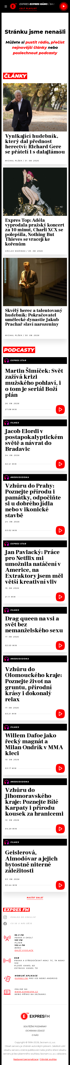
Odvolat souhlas (48, 1059)
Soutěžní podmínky (35, 1026)
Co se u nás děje (21, 923)
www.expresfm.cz (26, 992)
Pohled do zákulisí (23, 917)
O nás (35, 1035)
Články (15, 76)
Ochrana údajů (35, 1030)
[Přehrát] (63, 6)
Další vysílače (24, 950)
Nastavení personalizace (25, 1059)
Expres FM (21, 978)
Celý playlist (28, 8)
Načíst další (35, 898)
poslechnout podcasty (35, 53)
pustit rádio (37, 42)
